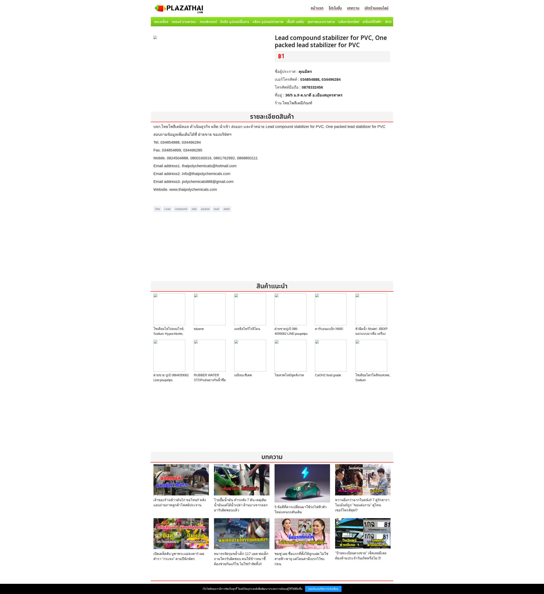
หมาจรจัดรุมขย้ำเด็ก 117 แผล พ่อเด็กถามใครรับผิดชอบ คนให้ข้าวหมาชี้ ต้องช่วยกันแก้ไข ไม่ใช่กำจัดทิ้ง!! (241, 559)
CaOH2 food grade (328, 375)
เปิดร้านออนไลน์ (376, 8)
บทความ (353, 8)
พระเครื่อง (161, 21)
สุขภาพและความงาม (321, 21)
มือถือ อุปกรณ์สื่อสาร (234, 21)
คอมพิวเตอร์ (208, 21)
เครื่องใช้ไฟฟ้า (372, 21)
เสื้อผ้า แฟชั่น (295, 21)
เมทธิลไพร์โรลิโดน (247, 329)
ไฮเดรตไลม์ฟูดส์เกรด (289, 375)
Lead (167, 209)
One (157, 209)
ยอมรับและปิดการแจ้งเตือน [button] (323, 588)
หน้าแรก (317, 8)
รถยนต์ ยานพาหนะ (184, 21)
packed (205, 209)
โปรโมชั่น (335, 8)
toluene (199, 329)
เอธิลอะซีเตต (243, 375)
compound (181, 209)
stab (194, 209)
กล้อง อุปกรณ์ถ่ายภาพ (267, 21)
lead (216, 209)
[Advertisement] (272, 243)
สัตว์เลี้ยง (391, 21)
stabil (227, 209)
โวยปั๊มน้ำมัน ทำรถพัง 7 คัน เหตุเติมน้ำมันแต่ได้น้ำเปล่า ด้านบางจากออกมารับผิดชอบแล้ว (241, 505)
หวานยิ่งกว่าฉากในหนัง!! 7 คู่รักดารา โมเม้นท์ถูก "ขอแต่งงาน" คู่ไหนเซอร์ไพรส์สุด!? (362, 505)
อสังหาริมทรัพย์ (348, 21)
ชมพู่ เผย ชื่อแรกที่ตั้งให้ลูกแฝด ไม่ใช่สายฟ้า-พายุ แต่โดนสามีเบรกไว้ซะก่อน (301, 559)
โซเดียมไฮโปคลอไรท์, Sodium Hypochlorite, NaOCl (168, 333)
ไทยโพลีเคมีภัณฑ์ (297, 103)
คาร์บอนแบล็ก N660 (329, 329)
